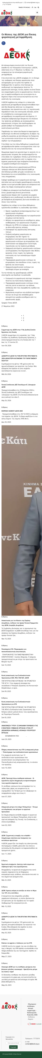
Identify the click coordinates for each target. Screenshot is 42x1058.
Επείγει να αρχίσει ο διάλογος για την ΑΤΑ (17, 943)
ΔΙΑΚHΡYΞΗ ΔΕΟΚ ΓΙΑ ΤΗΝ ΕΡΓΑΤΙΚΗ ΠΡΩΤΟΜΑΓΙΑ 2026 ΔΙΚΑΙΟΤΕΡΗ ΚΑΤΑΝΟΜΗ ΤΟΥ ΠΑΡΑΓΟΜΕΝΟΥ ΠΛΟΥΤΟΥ (19, 358)
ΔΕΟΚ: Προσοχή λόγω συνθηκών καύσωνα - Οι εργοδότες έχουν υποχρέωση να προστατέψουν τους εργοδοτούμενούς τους (19, 780)
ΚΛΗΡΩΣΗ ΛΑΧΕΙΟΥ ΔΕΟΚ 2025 (12, 411)
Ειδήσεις (5, 326)
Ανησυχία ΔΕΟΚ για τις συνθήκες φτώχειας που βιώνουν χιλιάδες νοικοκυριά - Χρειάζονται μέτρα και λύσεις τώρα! (19, 969)
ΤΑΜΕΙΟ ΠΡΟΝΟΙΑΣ (24, 7)
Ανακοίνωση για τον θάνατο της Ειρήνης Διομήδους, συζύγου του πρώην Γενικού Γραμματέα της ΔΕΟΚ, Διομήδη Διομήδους (20, 623)
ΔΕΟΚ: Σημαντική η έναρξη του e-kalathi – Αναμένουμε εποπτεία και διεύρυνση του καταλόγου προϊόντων (16, 838)
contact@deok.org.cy (32, 1044)
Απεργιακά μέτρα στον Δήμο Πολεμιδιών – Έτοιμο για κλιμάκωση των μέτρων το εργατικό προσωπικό (20, 809)
